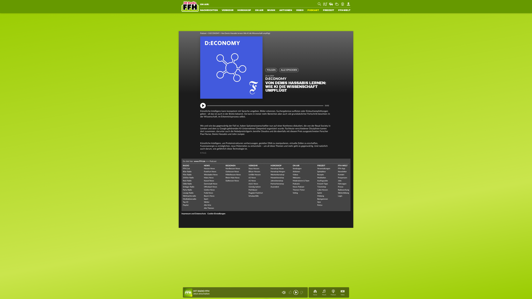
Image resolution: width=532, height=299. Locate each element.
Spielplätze (321, 172)
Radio (186, 166)
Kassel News (209, 181)
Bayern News (209, 196)
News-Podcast (298, 187)
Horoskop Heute (277, 169)
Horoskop (244, 10)
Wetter (337, 3)
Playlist (325, 3)
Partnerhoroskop (277, 184)
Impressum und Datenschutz (193, 214)
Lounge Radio (188, 193)
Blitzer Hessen (254, 172)
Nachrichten (209, 10)
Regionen (231, 166)
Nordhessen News (233, 169)
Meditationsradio (189, 199)
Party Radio (187, 190)
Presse (340, 187)
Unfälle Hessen (255, 175)
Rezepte (320, 175)
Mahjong (320, 196)
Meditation (321, 178)
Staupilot (331, 3)
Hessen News (209, 169)
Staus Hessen (254, 169)
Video (300, 10)
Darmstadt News (210, 184)
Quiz (319, 202)
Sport (206, 199)
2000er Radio (188, 178)
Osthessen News (232, 172)
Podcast (313, 10)
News (207, 166)
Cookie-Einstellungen (216, 214)
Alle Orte (207, 205)
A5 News (252, 181)
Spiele (319, 193)
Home (315, 295)
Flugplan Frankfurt (256, 193)
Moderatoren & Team (301, 181)
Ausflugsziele (322, 181)
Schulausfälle (254, 196)
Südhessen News (232, 181)
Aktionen (285, 10)
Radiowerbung (343, 190)
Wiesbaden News (211, 175)
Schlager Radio (188, 187)
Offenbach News (210, 187)
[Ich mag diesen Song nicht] (301, 292)
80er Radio (187, 172)
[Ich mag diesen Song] (290, 292)
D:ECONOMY (213, 33)
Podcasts (296, 184)
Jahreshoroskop (277, 181)
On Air (259, 10)
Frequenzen (342, 178)
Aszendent (275, 187)
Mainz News (209, 178)
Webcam (343, 3)
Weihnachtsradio (189, 196)
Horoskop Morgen (278, 172)
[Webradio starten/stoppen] (295, 292)
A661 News (253, 184)
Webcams (296, 178)
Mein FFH (348, 3)
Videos (295, 175)
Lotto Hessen (322, 190)
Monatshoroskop (277, 178)
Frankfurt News (210, 172)
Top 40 (185, 202)
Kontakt (341, 175)
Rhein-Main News (233, 178)
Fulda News (208, 193)
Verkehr (227, 10)
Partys (319, 205)
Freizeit (328, 10)
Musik (271, 10)
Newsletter (342, 172)
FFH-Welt (344, 10)
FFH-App (341, 169)
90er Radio (187, 175)
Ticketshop (321, 187)
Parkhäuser (253, 190)
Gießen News (209, 190)
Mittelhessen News (233, 175)
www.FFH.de (199, 161)
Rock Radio (187, 181)
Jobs (340, 181)
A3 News (252, 178)
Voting (295, 193)
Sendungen (297, 169)
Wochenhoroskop (277, 175)
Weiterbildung (343, 193)
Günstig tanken (255, 187)
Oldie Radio (187, 184)
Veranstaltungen (323, 169)
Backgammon (322, 199)
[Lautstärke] (283, 292)
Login (340, 196)
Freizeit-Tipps (322, 184)
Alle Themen (209, 208)
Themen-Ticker (299, 190)
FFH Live (186, 169)
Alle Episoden (289, 70)
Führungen (342, 184)
